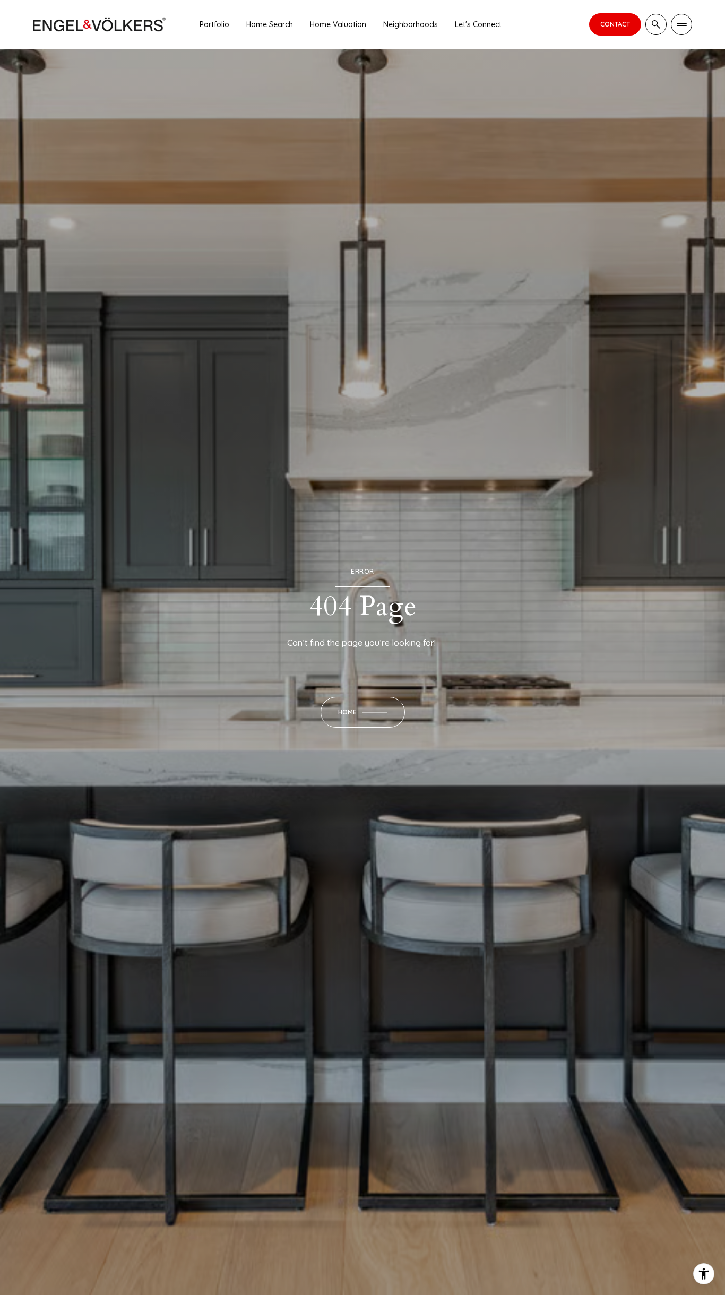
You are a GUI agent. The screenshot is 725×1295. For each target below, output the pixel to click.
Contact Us (615, 24)
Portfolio (214, 24)
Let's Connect (478, 24)
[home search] (656, 24)
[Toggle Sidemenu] (681, 24)
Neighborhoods (410, 24)
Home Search (269, 24)
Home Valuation (338, 24)
